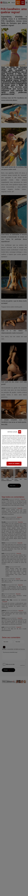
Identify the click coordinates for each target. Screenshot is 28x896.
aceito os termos (14, 463)
